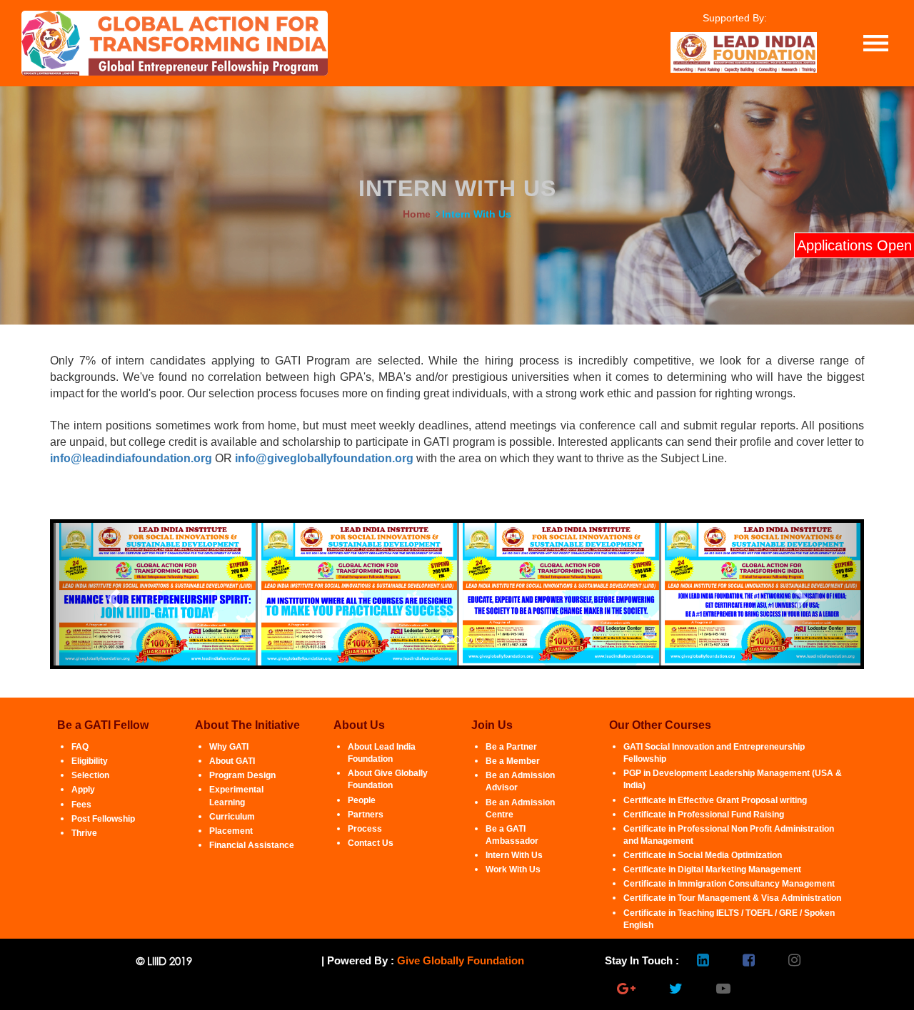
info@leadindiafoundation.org (131, 458)
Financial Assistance (251, 845)
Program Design (242, 775)
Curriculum (232, 817)
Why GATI (228, 747)
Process (365, 829)
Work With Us (513, 869)
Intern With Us (514, 855)
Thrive (84, 833)
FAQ (80, 747)
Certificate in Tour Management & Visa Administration (732, 898)
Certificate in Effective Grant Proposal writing (715, 800)
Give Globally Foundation (460, 960)
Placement (231, 831)
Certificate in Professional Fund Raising (703, 815)
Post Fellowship (103, 819)
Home (417, 214)
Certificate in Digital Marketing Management (712, 869)
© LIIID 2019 (164, 960)
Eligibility (89, 761)
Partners (365, 815)
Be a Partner (511, 747)
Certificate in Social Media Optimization (702, 855)
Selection (90, 775)
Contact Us (370, 843)
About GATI (232, 761)
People (362, 800)
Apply (83, 790)
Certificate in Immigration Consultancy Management (729, 884)
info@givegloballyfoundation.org (324, 458)
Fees (81, 805)
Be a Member (513, 761)
